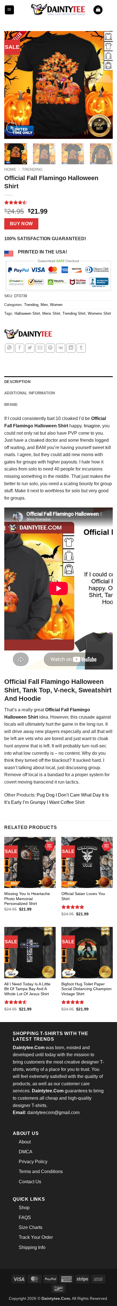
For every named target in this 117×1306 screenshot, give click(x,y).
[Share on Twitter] (30, 348)
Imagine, (92, 425)
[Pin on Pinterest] (50, 348)
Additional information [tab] (29, 393)
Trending (32, 169)
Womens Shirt (99, 313)
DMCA (25, 1151)
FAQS (25, 1217)
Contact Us (30, 1181)
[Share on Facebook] (19, 348)
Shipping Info (32, 1247)
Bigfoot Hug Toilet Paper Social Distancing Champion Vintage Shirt (86, 989)
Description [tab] (17, 382)
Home (10, 169)
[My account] (110, 10)
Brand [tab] (10, 404)
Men (44, 305)
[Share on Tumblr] (81, 348)
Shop (24, 1207)
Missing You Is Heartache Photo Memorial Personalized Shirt (27, 899)
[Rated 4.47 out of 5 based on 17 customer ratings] (58, 202)
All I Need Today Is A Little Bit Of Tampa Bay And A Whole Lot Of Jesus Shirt (27, 989)
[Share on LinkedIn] (71, 348)
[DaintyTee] (28, 335)
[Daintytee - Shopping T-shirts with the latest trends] (58, 10)
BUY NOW (21, 223)
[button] (9, 10)
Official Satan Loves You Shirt (83, 896)
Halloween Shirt (27, 313)
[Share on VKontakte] (60, 348)
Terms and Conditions (41, 1171)
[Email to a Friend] (40, 348)
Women (56, 305)
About (25, 1141)
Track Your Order (36, 1237)
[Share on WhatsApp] (9, 348)
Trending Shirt (73, 313)
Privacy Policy (33, 1161)
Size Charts (30, 1227)
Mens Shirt (51, 313)
